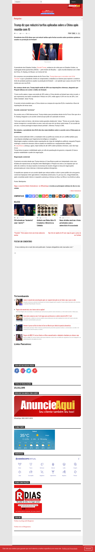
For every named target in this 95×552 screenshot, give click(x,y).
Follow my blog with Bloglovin (24, 521)
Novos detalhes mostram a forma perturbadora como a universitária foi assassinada (70, 223)
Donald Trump (41, 67)
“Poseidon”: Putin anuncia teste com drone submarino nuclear (29, 234)
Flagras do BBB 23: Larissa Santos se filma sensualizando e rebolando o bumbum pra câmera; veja (51, 335)
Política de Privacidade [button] (69, 548)
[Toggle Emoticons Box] (15, 253)
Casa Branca (19, 146)
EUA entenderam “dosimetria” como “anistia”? (23, 221)
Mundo (22, 33)
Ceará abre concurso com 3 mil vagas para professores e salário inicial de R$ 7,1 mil (47, 316)
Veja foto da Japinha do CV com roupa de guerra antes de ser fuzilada (64, 234)
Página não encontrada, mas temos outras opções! (30, 309)
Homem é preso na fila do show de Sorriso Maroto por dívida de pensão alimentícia (47, 325)
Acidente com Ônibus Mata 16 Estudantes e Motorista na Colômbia (46, 223)
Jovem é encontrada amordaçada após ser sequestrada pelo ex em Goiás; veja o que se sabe (49, 300)
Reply (16, 33)
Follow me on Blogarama (22, 527)
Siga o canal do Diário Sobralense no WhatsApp (31, 186)
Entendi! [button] (88, 548)
